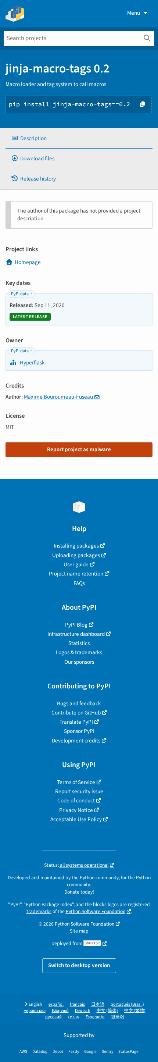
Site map (79, 930)
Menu (133, 13)
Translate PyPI (76, 722)
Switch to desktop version (79, 965)
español (56, 1004)
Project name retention (76, 574)
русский (53, 1017)
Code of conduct (76, 800)
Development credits (76, 741)
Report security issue (79, 791)
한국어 (117, 1017)
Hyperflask (32, 363)
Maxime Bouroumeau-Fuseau (58, 397)
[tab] (79, 138)
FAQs (79, 583)
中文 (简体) (107, 1011)
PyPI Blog (76, 625)
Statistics (79, 643)
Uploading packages (76, 555)
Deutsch (82, 1011)
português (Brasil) (127, 1004)
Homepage (28, 262)
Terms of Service (76, 782)
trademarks (38, 911)
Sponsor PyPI (79, 731)
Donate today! (79, 891)
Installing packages (76, 546)
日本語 (97, 1004)
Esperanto (95, 1017)
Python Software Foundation (95, 911)
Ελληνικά (60, 1011)
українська (35, 1011)
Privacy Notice (76, 810)
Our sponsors (79, 662)
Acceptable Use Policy (76, 819)
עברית (73, 1017)
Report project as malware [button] (79, 449)
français (77, 1004)
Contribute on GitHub (76, 713)
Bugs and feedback (79, 703)
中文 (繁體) (135, 1011)
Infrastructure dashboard (76, 634)
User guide (76, 564)
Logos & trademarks (79, 652)
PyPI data (20, 294)
